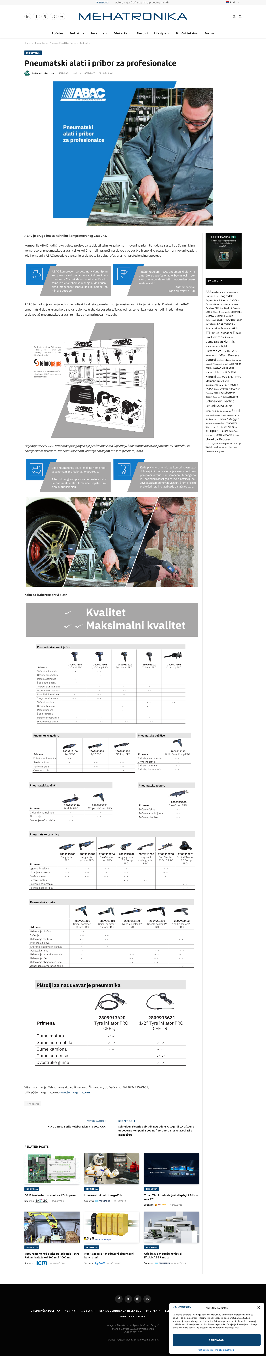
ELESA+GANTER (226, 319)
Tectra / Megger (228, 419)
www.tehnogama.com (74, 1092)
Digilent (228, 308)
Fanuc (215, 333)
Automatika (233, 292)
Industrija (77, 33)
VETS (232, 443)
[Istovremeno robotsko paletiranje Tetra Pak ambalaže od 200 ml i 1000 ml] (52, 1227)
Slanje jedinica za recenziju (120, 1310)
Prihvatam (216, 1340)
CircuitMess (232, 304)
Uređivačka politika (45, 1310)
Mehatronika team (44, 73)
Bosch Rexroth (221, 300)
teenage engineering (215, 423)
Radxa (217, 392)
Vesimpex (224, 443)
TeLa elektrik (211, 427)
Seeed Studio (224, 406)
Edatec (215, 312)
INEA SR (232, 351)
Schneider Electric (220, 401)
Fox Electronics (216, 337)
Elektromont (211, 320)
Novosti (142, 33)
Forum (209, 33)
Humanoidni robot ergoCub (103, 1195)
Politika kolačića (206, 1349)
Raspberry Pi (227, 392)
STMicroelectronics (230, 415)
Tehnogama (32, 1103)
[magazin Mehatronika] (133, 16)
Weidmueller (213, 447)
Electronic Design (224, 315)
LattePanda (221, 360)
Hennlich (230, 341)
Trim (231, 430)
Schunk (211, 406)
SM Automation (224, 411)
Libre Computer (233, 360)
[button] (259, 1307)
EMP (239, 319)
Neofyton (233, 384)
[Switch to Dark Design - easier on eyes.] (234, 16)
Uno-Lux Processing (220, 439)
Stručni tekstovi (187, 33)
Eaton (209, 311)
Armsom (224, 292)
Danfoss (210, 308)
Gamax (230, 337)
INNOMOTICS (212, 355)
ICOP (224, 351)
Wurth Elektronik (230, 447)
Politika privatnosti (224, 1349)
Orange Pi (225, 388)
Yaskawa (210, 451)
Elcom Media (224, 312)
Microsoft (221, 372)
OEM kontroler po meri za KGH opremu (51, 1195)
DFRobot (219, 308)
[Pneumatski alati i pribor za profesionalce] (133, 153)
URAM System (212, 443)
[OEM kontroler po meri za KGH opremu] (52, 1168)
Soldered (210, 415)
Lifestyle (160, 33)
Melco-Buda (227, 367)
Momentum (213, 381)
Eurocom (225, 328)
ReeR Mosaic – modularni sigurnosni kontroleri (109, 1255)
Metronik (210, 372)
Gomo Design (214, 341)
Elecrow (210, 315)
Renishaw (216, 397)
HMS (218, 346)
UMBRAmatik (224, 435)
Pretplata (153, 1310)
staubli (217, 415)
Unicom (236, 435)
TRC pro (223, 430)
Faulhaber (225, 333)
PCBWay (235, 388)
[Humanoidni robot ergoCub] (112, 1168)
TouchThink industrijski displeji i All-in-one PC (171, 1197)
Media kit (88, 1310)
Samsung (232, 396)
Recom (209, 396)
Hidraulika (210, 346)
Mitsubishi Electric (231, 377)
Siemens (211, 411)
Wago (238, 443)
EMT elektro (211, 324)
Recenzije (97, 33)
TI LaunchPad (224, 426)
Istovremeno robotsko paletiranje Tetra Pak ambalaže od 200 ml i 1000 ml (51, 1255)
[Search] (240, 16)
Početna (58, 33)
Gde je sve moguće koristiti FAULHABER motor (163, 1255)
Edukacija (121, 33)
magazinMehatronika (215, 364)
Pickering (209, 393)
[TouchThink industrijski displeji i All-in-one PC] (171, 1168)
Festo (237, 332)
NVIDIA (209, 388)
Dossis (236, 308)
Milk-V (219, 377)
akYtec (215, 292)
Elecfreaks (236, 311)
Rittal (223, 397)
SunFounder (212, 419)
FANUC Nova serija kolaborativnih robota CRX (76, 1126)
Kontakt (71, 1310)
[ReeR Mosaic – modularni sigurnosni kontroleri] (112, 1227)
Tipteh (214, 431)
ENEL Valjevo (225, 323)
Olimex (216, 389)
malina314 (229, 364)
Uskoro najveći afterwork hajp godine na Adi (142, 2)
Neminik (223, 384)
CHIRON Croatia (219, 304)
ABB (209, 291)
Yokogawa (219, 451)
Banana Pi (212, 296)
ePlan (217, 328)
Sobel (236, 410)
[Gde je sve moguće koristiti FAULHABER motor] (171, 1227)
